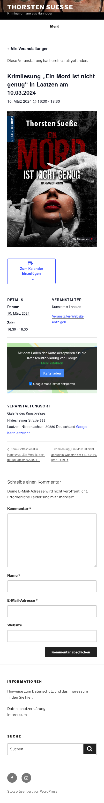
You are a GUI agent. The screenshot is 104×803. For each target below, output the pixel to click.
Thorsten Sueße (40, 7)
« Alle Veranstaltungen (28, 48)
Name (13, 575)
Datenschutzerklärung (26, 709)
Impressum (17, 715)
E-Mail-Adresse (22, 600)
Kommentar (19, 508)
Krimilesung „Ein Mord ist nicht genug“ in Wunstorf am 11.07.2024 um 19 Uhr (74, 454)
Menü (54, 26)
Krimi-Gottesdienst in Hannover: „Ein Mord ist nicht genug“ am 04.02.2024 (26, 454)
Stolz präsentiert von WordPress (32, 791)
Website (14, 625)
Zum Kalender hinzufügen (31, 271)
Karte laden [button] (52, 373)
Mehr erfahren (52, 363)
